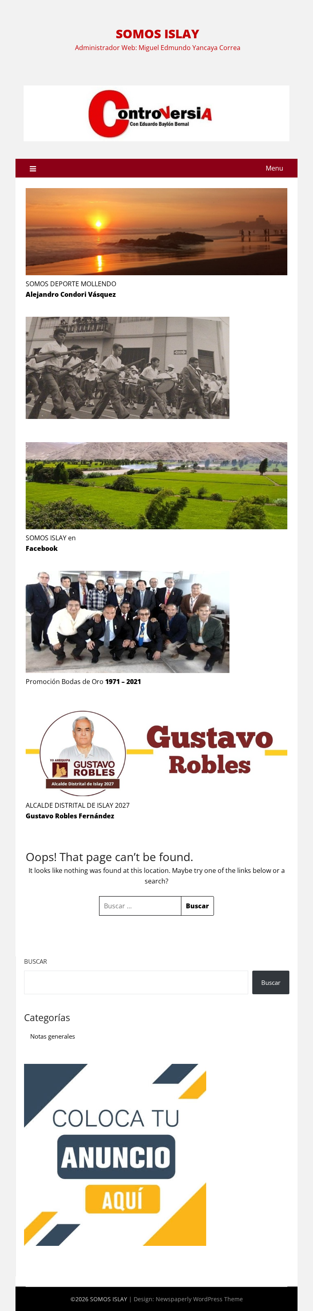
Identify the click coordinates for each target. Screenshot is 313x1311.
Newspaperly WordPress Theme (199, 1299)
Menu (274, 168)
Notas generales (52, 1036)
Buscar (35, 961)
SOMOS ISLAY (157, 33)
